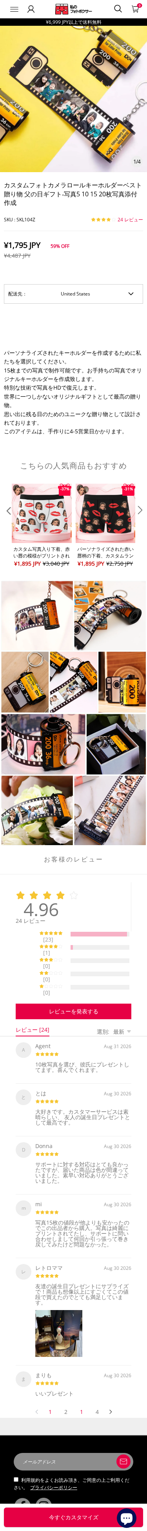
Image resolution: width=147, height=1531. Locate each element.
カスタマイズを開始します (74, 1517)
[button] (8, 526)
